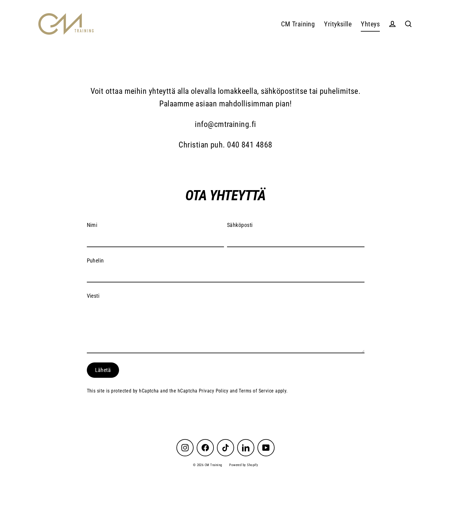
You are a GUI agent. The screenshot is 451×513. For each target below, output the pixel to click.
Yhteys (370, 24)
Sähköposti (240, 225)
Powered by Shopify (243, 465)
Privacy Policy (213, 390)
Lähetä (103, 370)
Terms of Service (256, 390)
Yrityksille (338, 24)
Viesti (93, 296)
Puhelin (95, 260)
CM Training (298, 24)
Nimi (92, 225)
